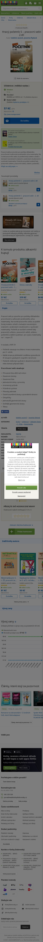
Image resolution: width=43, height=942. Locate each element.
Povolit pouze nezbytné (21, 492)
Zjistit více (21, 480)
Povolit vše (21, 488)
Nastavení (21, 496)
